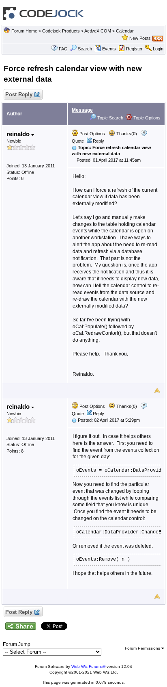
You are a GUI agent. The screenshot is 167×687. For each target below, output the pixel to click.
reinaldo (18, 133)
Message (82, 110)
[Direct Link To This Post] (74, 147)
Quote (78, 141)
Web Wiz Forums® (88, 666)
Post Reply (19, 94)
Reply (98, 141)
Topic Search (109, 117)
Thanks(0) (126, 133)
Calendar (125, 30)
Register (134, 48)
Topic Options (146, 117)
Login (158, 48)
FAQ (63, 48)
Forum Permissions (143, 648)
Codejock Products (61, 30)
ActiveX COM (97, 30)
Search (85, 48)
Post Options (91, 133)
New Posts (140, 38)
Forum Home (24, 30)
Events (109, 48)
